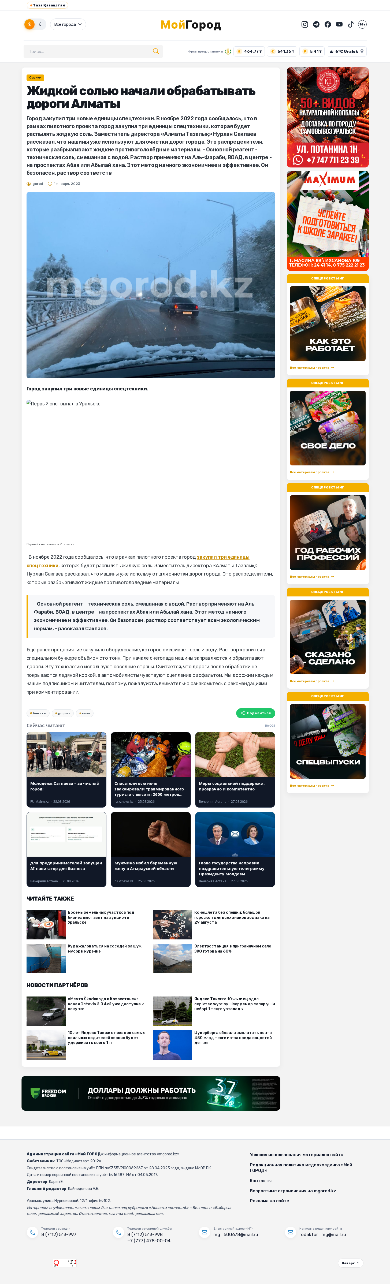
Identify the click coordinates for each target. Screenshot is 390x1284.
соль (86, 713)
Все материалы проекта (309, 367)
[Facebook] (328, 24)
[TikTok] (351, 24)
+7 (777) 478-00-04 (148, 1240)
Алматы (39, 713)
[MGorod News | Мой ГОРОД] (195, 24)
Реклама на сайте (269, 1200)
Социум (35, 77)
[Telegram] (316, 24)
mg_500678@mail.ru (235, 1234)
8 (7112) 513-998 (145, 1234)
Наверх (348, 1263)
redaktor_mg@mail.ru (322, 1234)
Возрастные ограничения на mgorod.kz (293, 1190)
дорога (64, 713)
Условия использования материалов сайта (296, 1154)
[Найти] (156, 51)
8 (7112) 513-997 (58, 1234)
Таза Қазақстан (47, 5)
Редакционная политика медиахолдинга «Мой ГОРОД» (301, 1167)
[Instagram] (304, 24)
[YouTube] (339, 24)
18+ (362, 24)
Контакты (261, 1180)
